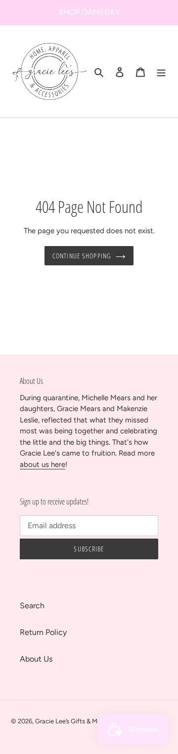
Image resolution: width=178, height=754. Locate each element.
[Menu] (161, 72)
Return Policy (43, 632)
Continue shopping (81, 255)
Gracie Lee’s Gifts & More (71, 721)
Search (32, 605)
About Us (36, 659)
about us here (42, 464)
